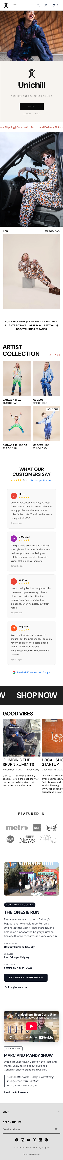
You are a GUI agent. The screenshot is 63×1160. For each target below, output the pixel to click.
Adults (27, 113)
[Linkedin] (40, 1140)
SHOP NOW (33, 695)
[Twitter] (34, 1140)
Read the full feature (18, 1092)
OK (56, 1129)
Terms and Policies (31, 1154)
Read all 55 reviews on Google (33, 672)
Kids (37, 113)
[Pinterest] (46, 1140)
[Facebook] (17, 1140)
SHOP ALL (55, 355)
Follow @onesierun (16, 987)
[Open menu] (15, 5)
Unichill (25, 1147)
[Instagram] (23, 1140)
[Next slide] (56, 456)
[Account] (46, 5)
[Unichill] (6, 5)
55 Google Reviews (41, 480)
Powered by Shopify (39, 1147)
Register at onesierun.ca (26, 977)
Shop (31, 106)
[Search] (38, 5)
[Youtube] (29, 1140)
